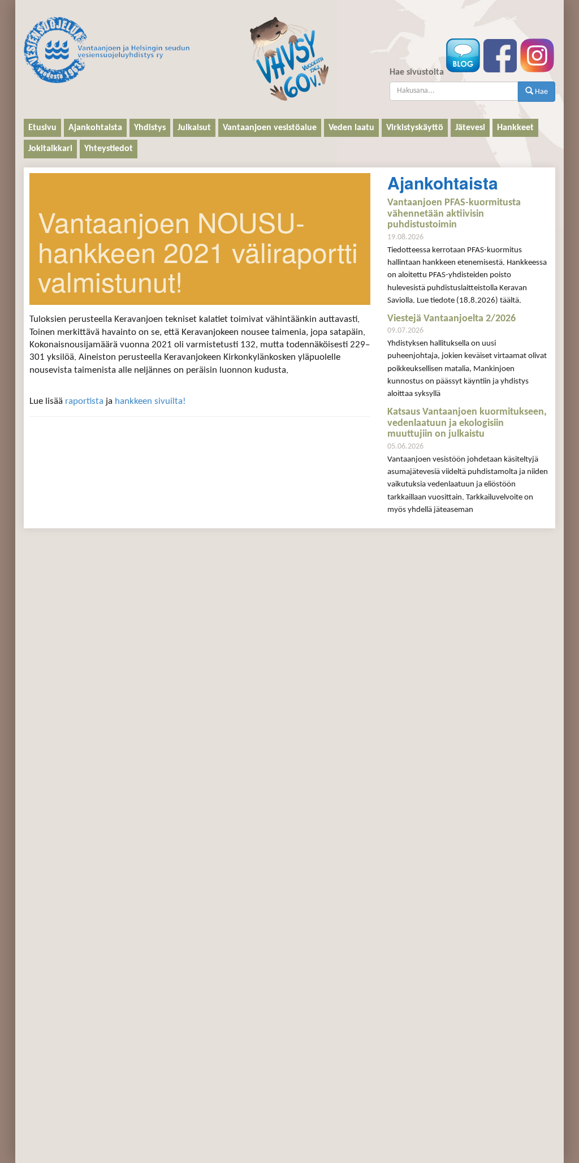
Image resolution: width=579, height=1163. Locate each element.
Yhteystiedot (108, 148)
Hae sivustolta (417, 72)
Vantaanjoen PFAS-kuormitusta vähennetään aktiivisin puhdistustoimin (454, 214)
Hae (540, 92)
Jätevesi (470, 127)
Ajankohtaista (95, 127)
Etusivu (42, 127)
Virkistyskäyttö (414, 127)
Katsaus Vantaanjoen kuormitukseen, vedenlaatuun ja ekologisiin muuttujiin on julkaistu (467, 423)
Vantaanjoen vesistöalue (270, 127)
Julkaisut (194, 127)
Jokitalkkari (50, 148)
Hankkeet (515, 127)
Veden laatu (351, 127)
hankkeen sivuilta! (150, 401)
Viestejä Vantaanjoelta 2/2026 (451, 318)
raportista (84, 401)
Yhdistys (150, 127)
